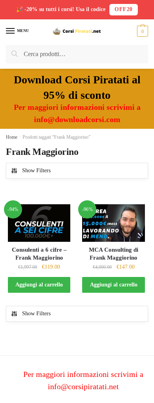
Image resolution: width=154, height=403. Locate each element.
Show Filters (36, 170)
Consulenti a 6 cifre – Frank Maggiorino (39, 254)
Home (11, 137)
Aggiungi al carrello (39, 285)
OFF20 (124, 9)
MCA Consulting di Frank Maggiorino (113, 254)
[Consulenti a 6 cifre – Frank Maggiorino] (39, 223)
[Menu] (10, 31)
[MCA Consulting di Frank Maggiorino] (113, 223)
